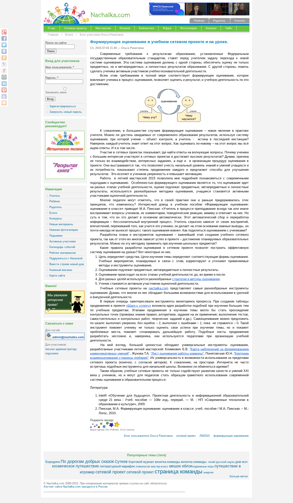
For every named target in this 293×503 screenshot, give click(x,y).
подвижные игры (203, 466)
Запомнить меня (55, 92)
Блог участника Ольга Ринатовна (101, 34)
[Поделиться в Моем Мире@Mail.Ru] (4, 77)
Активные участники (62, 241)
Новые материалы (61, 224)
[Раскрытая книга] (65, 178)
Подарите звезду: (102, 420)
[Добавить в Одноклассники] (4, 57)
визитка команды (167, 462)
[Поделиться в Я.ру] (4, 70)
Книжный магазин (60, 270)
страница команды (178, 471)
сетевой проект (185, 435)
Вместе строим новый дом (66, 264)
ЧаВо (228, 28)
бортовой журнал (141, 462)
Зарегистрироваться (62, 106)
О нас (51, 28)
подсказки (51, 353)
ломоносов (143, 466)
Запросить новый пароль (65, 111)
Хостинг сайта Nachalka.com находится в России (75, 486)
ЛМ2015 (204, 435)
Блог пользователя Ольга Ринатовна (148, 435)
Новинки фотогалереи (63, 229)
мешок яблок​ (180, 466)
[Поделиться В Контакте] (4, 51)
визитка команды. (194, 462)
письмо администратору (61, 349)
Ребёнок (199, 20)
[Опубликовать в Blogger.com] (4, 102)
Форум (167, 28)
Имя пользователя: (59, 67)
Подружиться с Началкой (65, 258)
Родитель (219, 20)
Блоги (69, 34)
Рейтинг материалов (62, 252)
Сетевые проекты (75, 28)
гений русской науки (221, 462)
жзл (245, 462)
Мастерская (103, 28)
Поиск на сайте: (56, 42)
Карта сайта (57, 275)
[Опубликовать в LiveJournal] (4, 64)
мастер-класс (159, 466)
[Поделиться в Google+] (4, 32)
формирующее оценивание (231, 435)
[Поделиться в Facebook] (4, 38)
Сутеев (121, 461)
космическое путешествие (75, 466)
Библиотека (146, 28)
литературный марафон (117, 466)
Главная (53, 34)
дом (238, 462)
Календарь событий (62, 247)
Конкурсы (55, 218)
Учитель (239, 20)
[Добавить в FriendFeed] (4, 96)
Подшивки (55, 235)
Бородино (52, 462)
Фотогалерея (188, 28)
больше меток (239, 476)
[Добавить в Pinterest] (4, 89)
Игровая (125, 28)
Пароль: (51, 77)
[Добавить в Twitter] (4, 44)
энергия (208, 472)
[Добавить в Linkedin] (4, 83)
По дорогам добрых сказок (87, 461)
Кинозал (211, 28)
